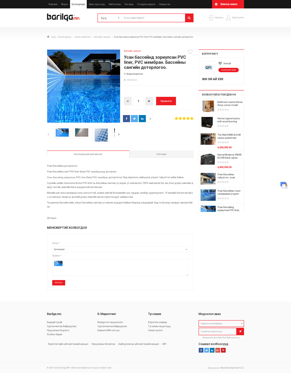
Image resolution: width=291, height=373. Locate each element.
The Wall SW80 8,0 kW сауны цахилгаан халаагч (229, 137)
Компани (53, 4)
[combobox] (120, 249)
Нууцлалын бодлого (58, 330)
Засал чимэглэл (83, 37)
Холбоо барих (54, 334)
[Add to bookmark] (190, 51)
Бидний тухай (54, 322)
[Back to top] (282, 353)
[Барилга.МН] (63, 17)
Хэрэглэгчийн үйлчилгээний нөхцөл (68, 344)
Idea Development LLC (232, 367)
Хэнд (55, 243)
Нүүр (53, 37)
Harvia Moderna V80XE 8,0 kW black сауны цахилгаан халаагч (229, 157)
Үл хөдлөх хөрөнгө (146, 4)
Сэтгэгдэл (161, 154)
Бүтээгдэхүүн (78, 4)
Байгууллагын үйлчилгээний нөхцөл (139, 344)
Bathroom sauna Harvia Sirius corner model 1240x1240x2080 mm (230, 105)
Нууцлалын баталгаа (103, 344)
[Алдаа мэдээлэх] (284, 185)
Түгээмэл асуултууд (159, 326)
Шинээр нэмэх (228, 4)
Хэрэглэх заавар (157, 322)
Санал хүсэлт (155, 330)
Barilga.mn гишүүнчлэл (110, 322)
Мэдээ (64, 4)
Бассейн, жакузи (102, 37)
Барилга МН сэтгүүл (109, 330)
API (164, 344)
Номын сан (164, 4)
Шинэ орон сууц (97, 4)
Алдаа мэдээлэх (134, 74)
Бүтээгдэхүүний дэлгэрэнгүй (88, 154)
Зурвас (56, 255)
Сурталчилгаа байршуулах (61, 326)
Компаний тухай (228, 70)
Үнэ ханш (128, 4)
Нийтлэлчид (115, 4)
